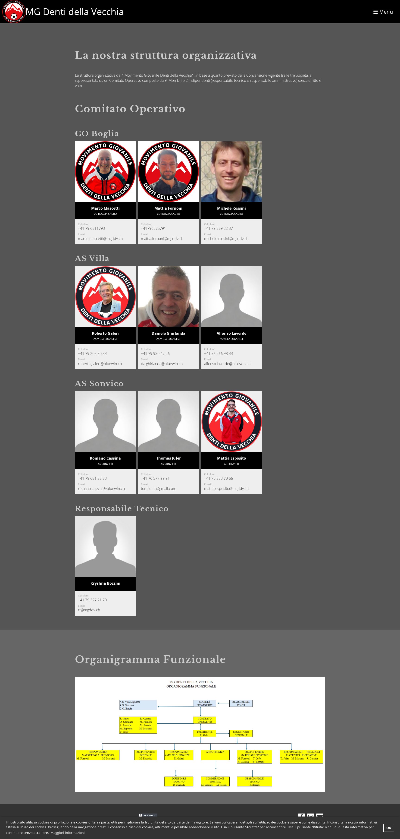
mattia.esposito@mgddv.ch (226, 488)
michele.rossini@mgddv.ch (226, 238)
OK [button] (388, 828)
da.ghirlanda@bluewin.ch (162, 363)
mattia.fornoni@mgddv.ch (162, 238)
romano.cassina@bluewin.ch (101, 488)
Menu (385, 11)
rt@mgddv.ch (89, 609)
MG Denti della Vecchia (74, 11)
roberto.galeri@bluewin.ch (100, 363)
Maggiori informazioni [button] (67, 832)
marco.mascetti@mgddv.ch (100, 238)
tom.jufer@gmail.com (158, 488)
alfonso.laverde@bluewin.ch (227, 363)
